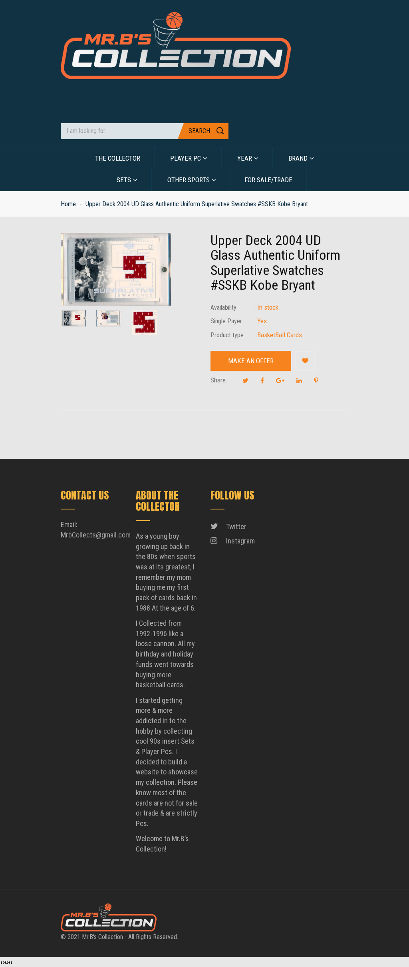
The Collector (117, 158)
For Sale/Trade (268, 180)
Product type (227, 335)
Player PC (185, 158)
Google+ (280, 380)
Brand (298, 158)
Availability (223, 307)
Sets (124, 180)
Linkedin (299, 380)
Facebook (262, 380)
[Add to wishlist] (305, 361)
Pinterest (316, 380)
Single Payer (226, 321)
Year (244, 158)
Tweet (245, 380)
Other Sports (188, 180)
